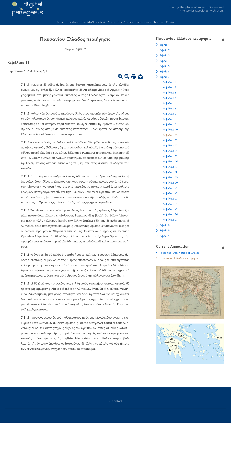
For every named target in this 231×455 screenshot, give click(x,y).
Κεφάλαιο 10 (170, 129)
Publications (143, 22)
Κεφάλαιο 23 (170, 198)
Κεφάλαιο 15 (170, 156)
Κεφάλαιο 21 (170, 188)
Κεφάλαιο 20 (170, 182)
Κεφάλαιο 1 (169, 82)
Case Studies (125, 22)
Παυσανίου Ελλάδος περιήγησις (179, 258)
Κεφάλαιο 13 (170, 145)
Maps (111, 22)
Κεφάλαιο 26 (170, 214)
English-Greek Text (93, 22)
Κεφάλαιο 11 (170, 135)
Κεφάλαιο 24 (170, 204)
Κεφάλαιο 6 (169, 108)
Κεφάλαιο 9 (169, 124)
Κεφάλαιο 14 (170, 151)
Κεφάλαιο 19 (170, 177)
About (61, 22)
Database (73, 22)
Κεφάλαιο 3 (169, 92)
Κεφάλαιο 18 (170, 172)
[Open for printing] (133, 77)
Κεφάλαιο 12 (170, 140)
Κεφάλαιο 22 (170, 193)
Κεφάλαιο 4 (169, 98)
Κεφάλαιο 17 (170, 166)
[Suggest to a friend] (140, 77)
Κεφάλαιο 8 (169, 119)
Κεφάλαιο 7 (169, 114)
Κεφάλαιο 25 (170, 209)
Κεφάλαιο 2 (169, 87)
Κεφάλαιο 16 (170, 161)
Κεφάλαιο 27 (170, 219)
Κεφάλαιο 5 (169, 103)
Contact (171, 22)
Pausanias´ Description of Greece (179, 252)
